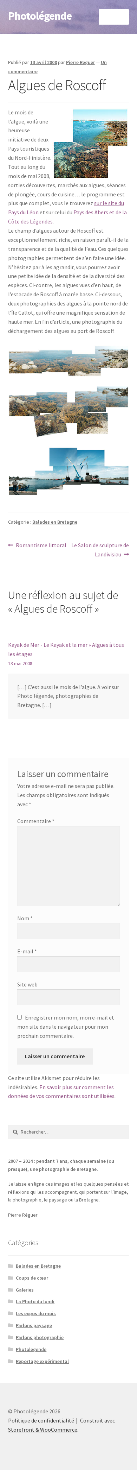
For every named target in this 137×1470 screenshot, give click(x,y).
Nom (25, 918)
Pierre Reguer (80, 62)
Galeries (25, 1290)
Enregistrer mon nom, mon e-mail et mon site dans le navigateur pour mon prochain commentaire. (65, 1026)
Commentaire (35, 821)
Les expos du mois (36, 1313)
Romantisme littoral (40, 545)
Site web (27, 984)
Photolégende (40, 16)
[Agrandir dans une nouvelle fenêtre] (68, 360)
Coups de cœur (32, 1278)
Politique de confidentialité (41, 1420)
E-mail (27, 951)
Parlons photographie (40, 1337)
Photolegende (31, 1349)
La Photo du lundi (35, 1301)
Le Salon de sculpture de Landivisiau (100, 549)
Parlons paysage (34, 1325)
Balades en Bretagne (54, 522)
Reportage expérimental (42, 1361)
